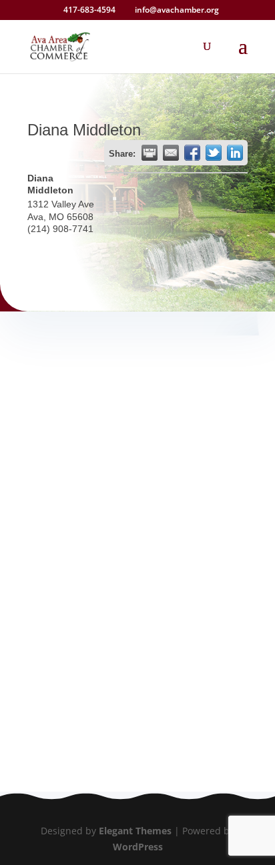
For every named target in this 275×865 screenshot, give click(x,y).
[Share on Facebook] (192, 153)
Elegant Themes (135, 830)
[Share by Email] (171, 153)
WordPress (138, 846)
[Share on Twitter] (214, 153)
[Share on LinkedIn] (235, 153)
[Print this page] (150, 153)
